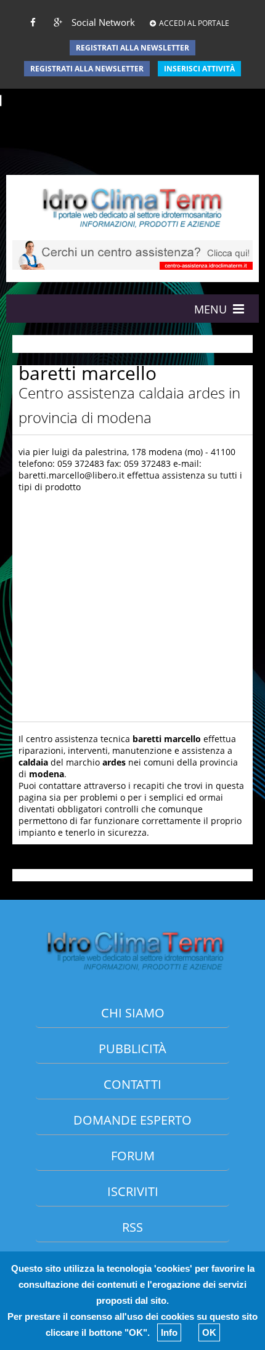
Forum (133, 1155)
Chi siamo (133, 1012)
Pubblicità (132, 1048)
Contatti (132, 1084)
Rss (132, 1227)
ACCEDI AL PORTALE (194, 23)
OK (209, 1332)
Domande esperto (132, 1120)
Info (169, 1332)
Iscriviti (132, 1191)
